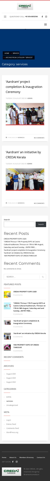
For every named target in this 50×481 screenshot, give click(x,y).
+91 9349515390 (31, 17)
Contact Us (41, 457)
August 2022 (11, 382)
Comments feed (12, 428)
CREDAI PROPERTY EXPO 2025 (15, 239)
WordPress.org (12, 432)
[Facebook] (42, 17)
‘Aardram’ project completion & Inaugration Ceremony (24, 86)
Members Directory (26, 457)
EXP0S (8, 397)
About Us (12, 457)
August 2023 (11, 378)
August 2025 (11, 374)
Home (4, 457)
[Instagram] (46, 17)
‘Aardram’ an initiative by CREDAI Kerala (19, 253)
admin (29, 98)
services (21, 137)
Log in (8, 420)
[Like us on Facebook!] (13, 462)
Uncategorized (12, 405)
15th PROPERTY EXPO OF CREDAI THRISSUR (20, 256)
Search (7, 219)
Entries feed (11, 424)
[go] (42, 277)
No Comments (39, 138)
